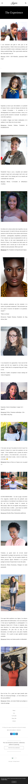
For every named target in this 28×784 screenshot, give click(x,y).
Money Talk (14, 718)
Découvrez (3, 565)
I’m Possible (14, 715)
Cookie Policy (4, 779)
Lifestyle (14, 721)
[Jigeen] (14, 3)
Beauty (14, 710)
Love (14, 713)
